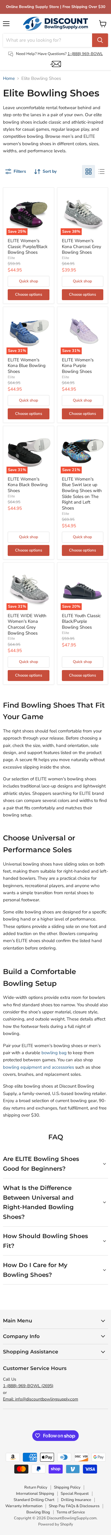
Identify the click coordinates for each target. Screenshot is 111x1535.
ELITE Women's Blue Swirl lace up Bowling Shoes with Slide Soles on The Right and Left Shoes (82, 493)
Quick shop (28, 281)
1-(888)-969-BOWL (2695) (28, 1386)
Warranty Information (23, 1506)
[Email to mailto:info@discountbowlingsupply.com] (55, 64)
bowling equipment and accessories (38, 1067)
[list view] (101, 171)
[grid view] (88, 171)
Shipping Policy (67, 1487)
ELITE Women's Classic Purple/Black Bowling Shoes (28, 246)
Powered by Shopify (55, 1524)
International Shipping (35, 1493)
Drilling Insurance (76, 1499)
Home (9, 78)
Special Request (75, 1493)
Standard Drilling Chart (34, 1499)
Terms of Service (71, 1512)
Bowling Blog (38, 1512)
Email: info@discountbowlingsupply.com (40, 1399)
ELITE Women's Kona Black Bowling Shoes (28, 485)
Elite (11, 257)
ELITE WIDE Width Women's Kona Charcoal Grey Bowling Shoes (27, 624)
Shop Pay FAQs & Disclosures (74, 1506)
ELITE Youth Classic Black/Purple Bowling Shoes (81, 621)
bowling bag (54, 1053)
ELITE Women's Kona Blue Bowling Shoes (27, 365)
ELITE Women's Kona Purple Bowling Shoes (78, 365)
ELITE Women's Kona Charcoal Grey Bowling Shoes (81, 246)
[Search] (100, 40)
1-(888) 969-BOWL (85, 53)
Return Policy (35, 1487)
